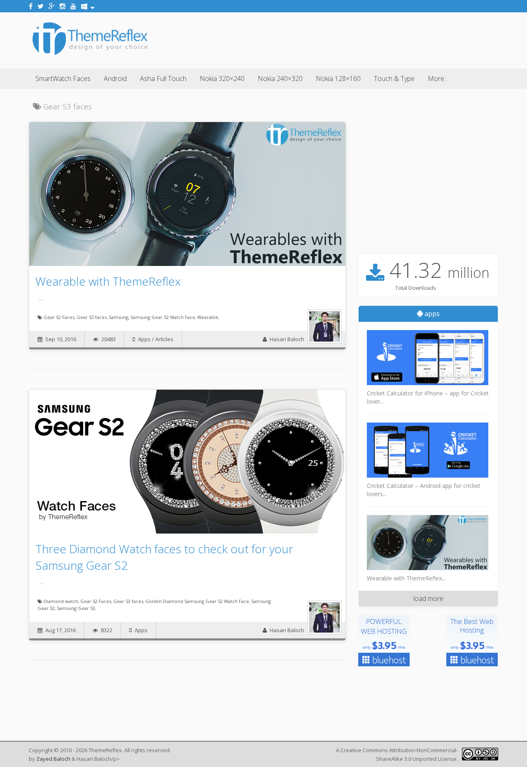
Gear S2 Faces (59, 317)
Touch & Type (394, 78)
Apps (144, 339)
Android (115, 78)
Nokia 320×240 (222, 78)
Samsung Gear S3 (76, 608)
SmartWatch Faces (63, 78)
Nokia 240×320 (280, 78)
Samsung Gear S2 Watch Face (163, 317)
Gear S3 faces (92, 317)
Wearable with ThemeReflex (108, 281)
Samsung (118, 317)
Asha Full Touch (163, 78)
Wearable (207, 317)
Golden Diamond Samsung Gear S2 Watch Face (197, 601)
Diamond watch (61, 601)
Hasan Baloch (287, 339)
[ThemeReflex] (90, 55)
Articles (164, 339)
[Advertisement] (348, 39)
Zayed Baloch (53, 758)
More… (438, 78)
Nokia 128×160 (338, 78)
